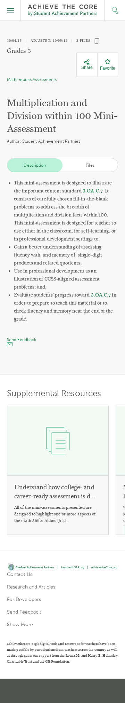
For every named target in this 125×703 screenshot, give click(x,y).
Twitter (38, 690)
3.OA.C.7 (92, 191)
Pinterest (63, 690)
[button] (10, 10)
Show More (20, 624)
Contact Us (19, 574)
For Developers (24, 599)
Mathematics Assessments (32, 79)
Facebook (87, 690)
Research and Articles (31, 587)
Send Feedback (24, 612)
